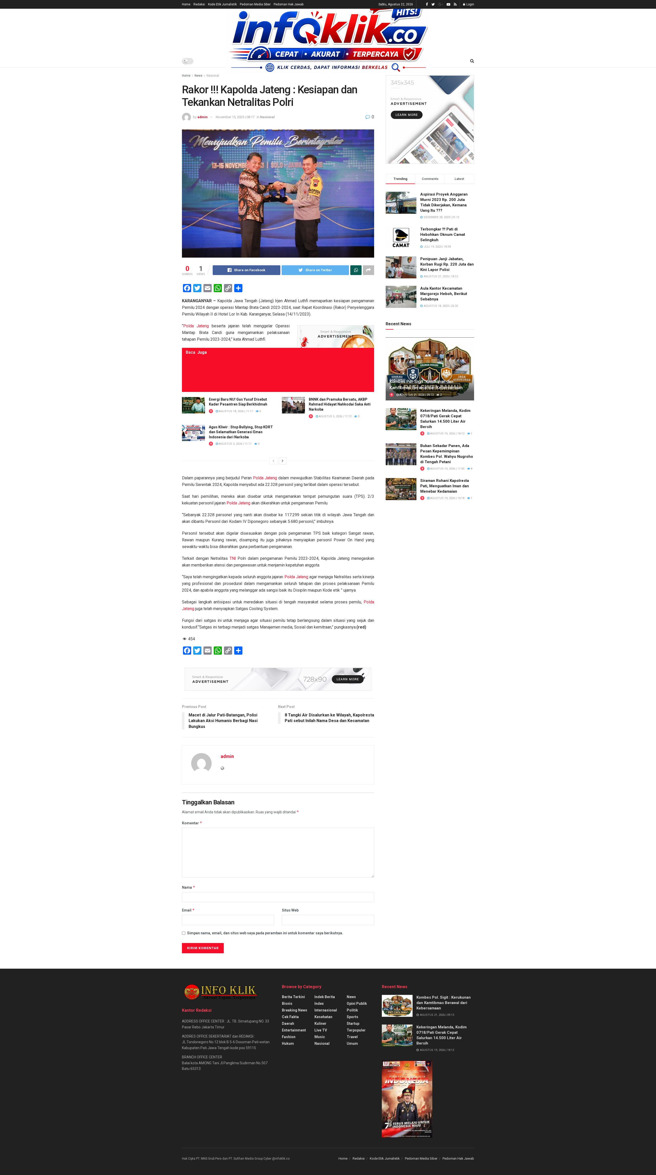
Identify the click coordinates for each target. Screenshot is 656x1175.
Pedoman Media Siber (255, 4)
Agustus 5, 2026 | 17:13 (334, 416)
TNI (233, 558)
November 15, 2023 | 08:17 (235, 117)
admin (202, 117)
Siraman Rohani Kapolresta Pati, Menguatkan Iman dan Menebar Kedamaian (444, 486)
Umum (352, 1043)
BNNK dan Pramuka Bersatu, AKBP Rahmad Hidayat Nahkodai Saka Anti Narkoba (340, 404)
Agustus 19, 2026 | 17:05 (446, 468)
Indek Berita (324, 997)
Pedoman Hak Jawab (288, 4)
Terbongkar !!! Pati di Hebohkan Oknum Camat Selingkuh (442, 234)
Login (470, 4)
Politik (352, 1010)
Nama (188, 887)
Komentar (192, 823)
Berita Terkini (293, 997)
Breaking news (294, 1010)
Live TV (320, 1030)
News (198, 75)
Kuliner (320, 1023)
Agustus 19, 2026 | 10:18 (446, 498)
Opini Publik (357, 1003)
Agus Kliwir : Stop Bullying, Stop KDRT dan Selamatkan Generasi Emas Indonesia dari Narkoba (241, 432)
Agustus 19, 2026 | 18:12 (446, 433)
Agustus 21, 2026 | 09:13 (416, 395)
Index (319, 1003)
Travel (352, 1037)
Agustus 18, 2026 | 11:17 (235, 411)
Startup (353, 1023)
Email (188, 910)
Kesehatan (323, 1017)
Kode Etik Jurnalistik (222, 4)
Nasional (213, 75)
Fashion (288, 1037)
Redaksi (199, 4)
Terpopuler (356, 1030)
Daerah (288, 1023)
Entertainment (294, 1030)
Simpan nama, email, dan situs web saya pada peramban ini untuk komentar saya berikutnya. (265, 933)
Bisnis (287, 1003)
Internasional (325, 1010)
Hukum (288, 1043)
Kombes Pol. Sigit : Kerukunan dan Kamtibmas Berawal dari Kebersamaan (443, 1002)
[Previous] (273, 460)
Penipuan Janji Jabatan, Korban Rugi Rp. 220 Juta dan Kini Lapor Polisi (447, 264)
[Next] (282, 460)
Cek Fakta (290, 1017)
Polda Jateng (196, 325)
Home (186, 4)
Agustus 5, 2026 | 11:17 (234, 443)
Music (319, 1037)
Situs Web (290, 910)
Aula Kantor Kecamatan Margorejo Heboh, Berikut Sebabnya (443, 293)
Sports (352, 1017)
